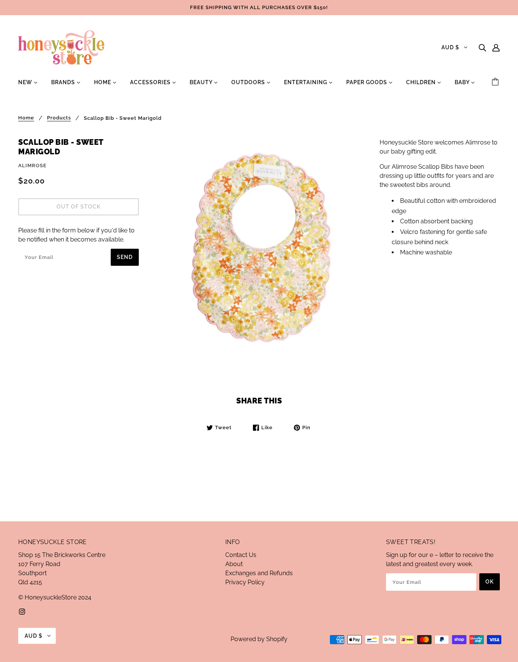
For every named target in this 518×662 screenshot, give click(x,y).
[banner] (61, 46)
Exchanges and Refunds (259, 573)
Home (26, 118)
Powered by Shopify (259, 639)
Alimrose (32, 165)
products (59, 118)
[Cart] (496, 82)
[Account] (496, 47)
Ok (489, 582)
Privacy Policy (245, 582)
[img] (482, 47)
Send (125, 257)
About (234, 564)
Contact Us (240, 554)
